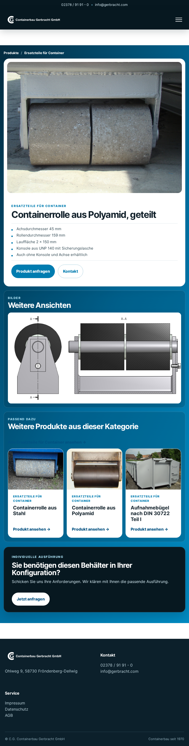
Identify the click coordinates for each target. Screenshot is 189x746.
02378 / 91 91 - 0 (75, 5)
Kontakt (70, 271)
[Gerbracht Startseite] (34, 20)
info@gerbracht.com (111, 5)
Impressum (15, 703)
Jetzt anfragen (31, 599)
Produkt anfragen (33, 271)
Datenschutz (16, 709)
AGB (9, 715)
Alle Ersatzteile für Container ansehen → (47, 442)
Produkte (11, 53)
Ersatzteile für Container (44, 53)
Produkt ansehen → (31, 529)
